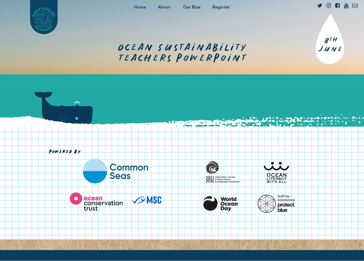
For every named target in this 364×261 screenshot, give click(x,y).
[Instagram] (328, 6)
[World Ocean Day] (220, 203)
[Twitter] (319, 6)
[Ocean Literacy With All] (276, 172)
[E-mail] (355, 6)
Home (140, 7)
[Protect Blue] (276, 203)
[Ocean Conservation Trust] (96, 201)
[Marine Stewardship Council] (146, 200)
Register (221, 7)
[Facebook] (337, 6)
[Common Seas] (115, 171)
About (164, 7)
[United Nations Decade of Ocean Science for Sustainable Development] (220, 172)
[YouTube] (346, 6)
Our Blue (192, 7)
